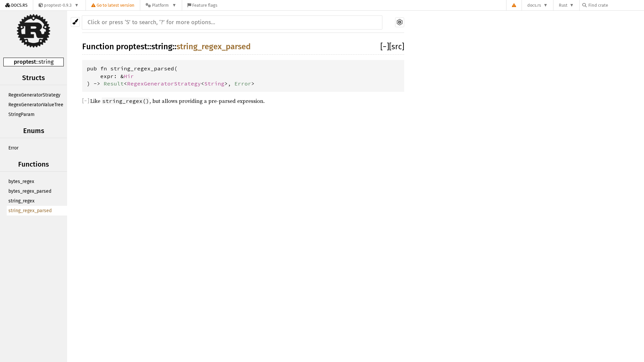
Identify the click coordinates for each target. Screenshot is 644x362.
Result (114, 83)
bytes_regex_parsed (29, 191)
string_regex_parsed (30, 211)
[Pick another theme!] (75, 22)
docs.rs (534, 5)
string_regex (21, 201)
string (46, 61)
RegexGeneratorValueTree (35, 105)
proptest (25, 61)
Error (13, 148)
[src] (396, 46)
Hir (129, 76)
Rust (563, 5)
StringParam (21, 114)
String (214, 83)
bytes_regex (21, 181)
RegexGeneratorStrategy (34, 95)
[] (384, 46)
